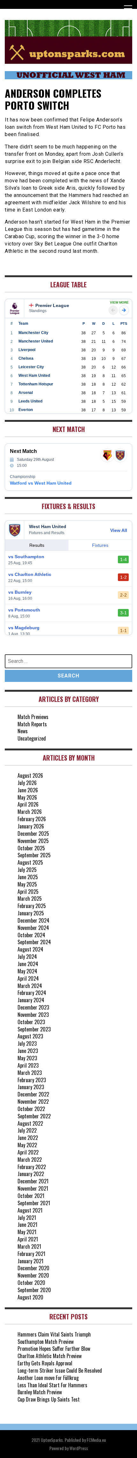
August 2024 (30, 949)
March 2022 (30, 1159)
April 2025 (28, 891)
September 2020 (34, 1290)
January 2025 (31, 913)
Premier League (52, 305)
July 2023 (27, 1043)
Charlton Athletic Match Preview (50, 1356)
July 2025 (27, 869)
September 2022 (34, 1116)
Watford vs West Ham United (41, 483)
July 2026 (27, 783)
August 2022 (30, 1123)
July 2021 (27, 1217)
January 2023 (31, 1087)
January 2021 (30, 1261)
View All (118, 530)
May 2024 (27, 971)
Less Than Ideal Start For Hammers (52, 1385)
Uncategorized (32, 738)
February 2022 (32, 1167)
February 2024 (32, 993)
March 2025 (30, 898)
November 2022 (33, 1101)
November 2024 (33, 928)
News (23, 731)
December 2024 (33, 920)
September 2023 (34, 1029)
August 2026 (30, 775)
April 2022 (28, 1152)
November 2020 (33, 1275)
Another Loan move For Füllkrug (48, 1378)
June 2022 (28, 1137)
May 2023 (27, 1058)
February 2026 (32, 819)
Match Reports (32, 724)
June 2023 (28, 1051)
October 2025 (31, 848)
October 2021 (31, 1196)
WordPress (78, 1448)
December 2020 (33, 1268)
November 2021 (33, 1188)
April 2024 (28, 978)
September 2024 (34, 942)
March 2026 (30, 811)
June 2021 (27, 1224)
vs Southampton (26, 556)
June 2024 (28, 964)
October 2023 (31, 1022)
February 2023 (32, 1080)
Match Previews (33, 717)
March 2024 (30, 986)
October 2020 (31, 1282)
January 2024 (31, 1000)
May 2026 (27, 797)
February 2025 (32, 906)
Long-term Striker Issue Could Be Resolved (60, 1370)
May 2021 (27, 1232)
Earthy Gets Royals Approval (45, 1363)
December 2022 (33, 1094)
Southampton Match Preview (46, 1341)
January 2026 (31, 826)
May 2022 (27, 1145)
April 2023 (28, 1065)
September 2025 (34, 855)
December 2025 (33, 833)
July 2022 (27, 1130)
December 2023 (33, 1007)
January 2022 (31, 1174)
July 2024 (27, 956)
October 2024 (31, 935)
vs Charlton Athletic (29, 574)
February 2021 (31, 1254)
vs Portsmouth (24, 609)
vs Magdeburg (24, 627)
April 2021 (28, 1239)
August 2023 (30, 1036)
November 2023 (33, 1014)
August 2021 (30, 1210)
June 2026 (28, 790)
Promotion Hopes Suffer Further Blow (54, 1348)
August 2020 (30, 1297)
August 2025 (30, 862)
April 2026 (28, 804)
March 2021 (29, 1246)
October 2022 (31, 1109)
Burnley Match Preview (40, 1392)
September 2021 (34, 1203)
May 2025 (27, 884)
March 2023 (30, 1072)
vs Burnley (20, 592)
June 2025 (28, 877)
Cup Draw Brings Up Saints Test (49, 1399)
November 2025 (33, 841)
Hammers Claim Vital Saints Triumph (54, 1334)
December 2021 (33, 1181)
